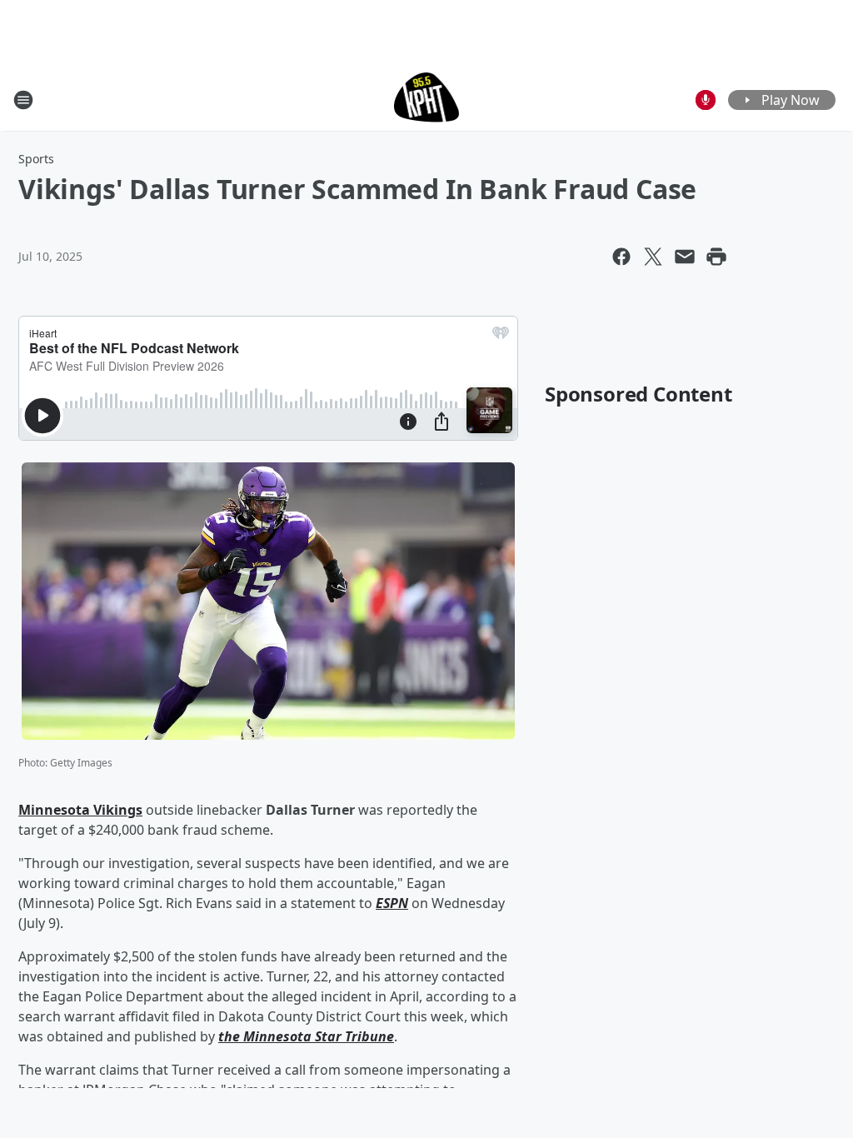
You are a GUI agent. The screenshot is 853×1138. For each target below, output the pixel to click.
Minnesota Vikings (80, 810)
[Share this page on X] (653, 256)
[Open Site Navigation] (23, 100)
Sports (36, 159)
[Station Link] (427, 99)
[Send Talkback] (706, 100)
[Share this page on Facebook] (621, 256)
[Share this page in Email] (684, 256)
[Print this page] (716, 256)
